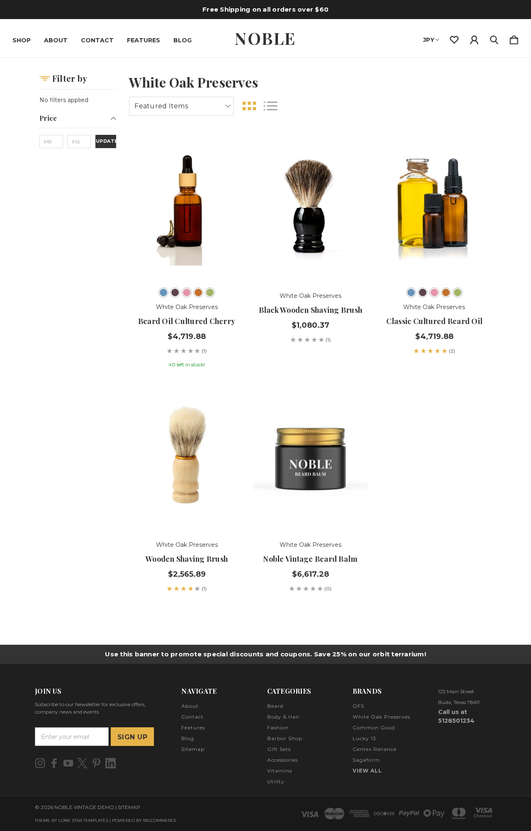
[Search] (494, 38)
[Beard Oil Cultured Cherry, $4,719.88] (186, 207)
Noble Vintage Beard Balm (310, 559)
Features (143, 40)
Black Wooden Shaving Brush (311, 310)
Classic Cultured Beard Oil (434, 321)
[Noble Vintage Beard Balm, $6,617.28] (310, 456)
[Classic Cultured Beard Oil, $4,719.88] (434, 207)
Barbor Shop (284, 738)
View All (367, 771)
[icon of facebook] (54, 763)
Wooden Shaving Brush (187, 559)
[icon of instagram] (40, 763)
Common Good (374, 727)
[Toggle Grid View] (249, 106)
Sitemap (193, 749)
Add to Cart (311, 258)
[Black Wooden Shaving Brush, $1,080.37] (310, 207)
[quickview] (227, 194)
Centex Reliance (375, 749)
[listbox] (181, 106)
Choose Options (187, 258)
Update (106, 141)
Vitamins (279, 771)
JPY (428, 40)
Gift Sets (279, 749)
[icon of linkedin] (110, 763)
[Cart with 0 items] (514, 38)
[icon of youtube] (68, 763)
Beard (275, 706)
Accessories (282, 760)
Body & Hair (283, 717)
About (56, 40)
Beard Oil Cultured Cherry (186, 321)
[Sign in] (474, 38)
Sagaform (366, 760)
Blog (182, 40)
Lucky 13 (364, 738)
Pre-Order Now (434, 258)
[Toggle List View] (270, 106)
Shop (21, 40)
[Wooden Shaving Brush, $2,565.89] (186, 456)
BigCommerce (160, 820)
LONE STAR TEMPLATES (83, 820)
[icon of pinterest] (96, 763)
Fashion (278, 727)
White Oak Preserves (381, 717)
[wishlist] (454, 38)
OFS (358, 706)
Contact (97, 40)
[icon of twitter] (82, 763)
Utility (276, 781)
